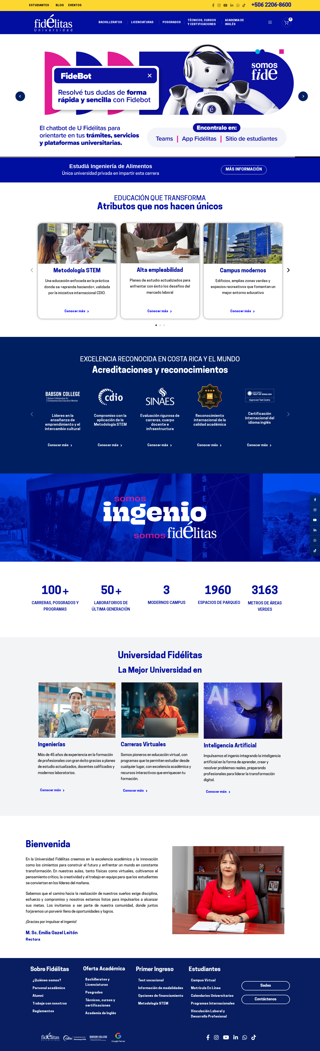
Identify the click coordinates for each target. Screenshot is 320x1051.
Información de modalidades (160, 988)
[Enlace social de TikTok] (244, 5)
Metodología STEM (153, 1003)
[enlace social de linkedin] (232, 5)
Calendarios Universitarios (212, 996)
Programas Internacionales (213, 1003)
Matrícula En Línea (206, 988)
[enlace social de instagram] (219, 5)
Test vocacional (151, 980)
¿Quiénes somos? (47, 980)
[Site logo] (53, 22)
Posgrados (94, 992)
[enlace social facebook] (213, 5)
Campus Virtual (203, 980)
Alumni (38, 996)
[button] (32, 270)
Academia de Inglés (100, 1013)
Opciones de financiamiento (160, 996)
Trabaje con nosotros (50, 1003)
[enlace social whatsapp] (238, 5)
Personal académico (49, 988)
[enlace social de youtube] (225, 5)
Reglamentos (43, 1011)
